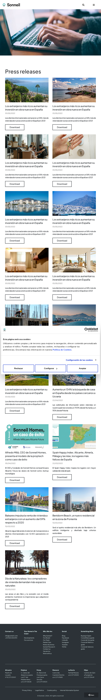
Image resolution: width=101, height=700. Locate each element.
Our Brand (46, 638)
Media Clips (47, 642)
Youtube (65, 644)
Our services (28, 640)
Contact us (46, 649)
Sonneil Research (49, 647)
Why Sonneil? (47, 636)
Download (15, 127)
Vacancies (46, 651)
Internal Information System (69, 690)
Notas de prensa (48, 644)
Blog (63, 636)
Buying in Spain (86, 636)
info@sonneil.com (11, 636)
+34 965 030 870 (11, 638)
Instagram (65, 642)
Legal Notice (39, 690)
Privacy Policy (27, 690)
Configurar (49, 368)
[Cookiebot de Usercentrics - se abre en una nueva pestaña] (86, 330)
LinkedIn (65, 640)
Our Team (46, 640)
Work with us (47, 653)
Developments (29, 638)
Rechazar (18, 368)
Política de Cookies (62, 350)
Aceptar (82, 368)
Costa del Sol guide (87, 640)
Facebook (65, 638)
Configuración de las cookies (79, 360)
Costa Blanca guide (87, 638)
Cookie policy (52, 690)
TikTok (64, 647)
